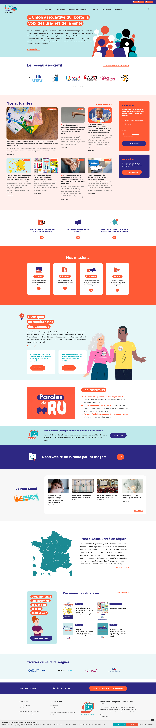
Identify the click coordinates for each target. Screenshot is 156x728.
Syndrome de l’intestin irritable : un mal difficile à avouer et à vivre (131, 497)
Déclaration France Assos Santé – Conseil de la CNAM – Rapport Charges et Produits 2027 (117, 633)
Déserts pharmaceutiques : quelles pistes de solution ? (82, 496)
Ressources (53, 710)
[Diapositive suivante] (127, 78)
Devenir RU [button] (37, 368)
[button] (149, 9)
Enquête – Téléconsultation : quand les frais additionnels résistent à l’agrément (84, 632)
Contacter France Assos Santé (29, 711)
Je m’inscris (134, 143)
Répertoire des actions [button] (41, 638)
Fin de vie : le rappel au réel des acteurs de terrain (107, 496)
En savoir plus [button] (118, 435)
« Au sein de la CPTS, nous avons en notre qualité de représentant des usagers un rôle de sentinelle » (106, 408)
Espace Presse (137, 2)
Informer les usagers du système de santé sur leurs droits (65, 282)
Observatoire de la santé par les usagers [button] (108, 688)
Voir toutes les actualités (103, 104)
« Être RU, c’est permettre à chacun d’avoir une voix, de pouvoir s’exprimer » (105, 399)
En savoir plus (104, 716)
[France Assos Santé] (10, 9)
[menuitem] (138, 2)
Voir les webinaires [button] (132, 172)
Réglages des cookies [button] (145, 724)
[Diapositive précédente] (29, 78)
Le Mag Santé (106, 9)
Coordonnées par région (27, 714)
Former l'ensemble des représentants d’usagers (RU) (38, 282)
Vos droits (95, 9)
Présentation (48, 9)
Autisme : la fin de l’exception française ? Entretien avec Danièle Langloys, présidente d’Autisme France (56, 498)
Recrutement (54, 705)
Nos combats (61, 9)
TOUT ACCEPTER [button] (119, 724)
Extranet (148, 2)
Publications (118, 9)
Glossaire (52, 714)
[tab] (73, 87)
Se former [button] (69, 368)
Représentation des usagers (78, 9)
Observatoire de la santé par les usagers (62, 712)
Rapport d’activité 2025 (118, 608)
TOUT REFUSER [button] (132, 724)
